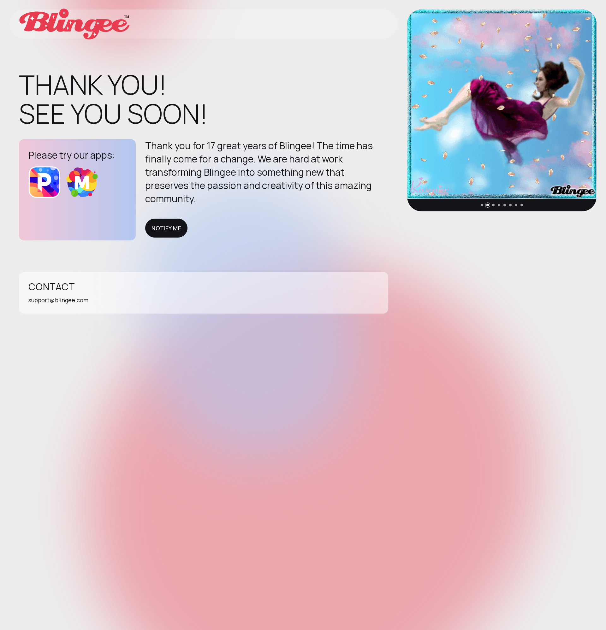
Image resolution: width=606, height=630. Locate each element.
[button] (482, 205)
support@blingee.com (58, 300)
